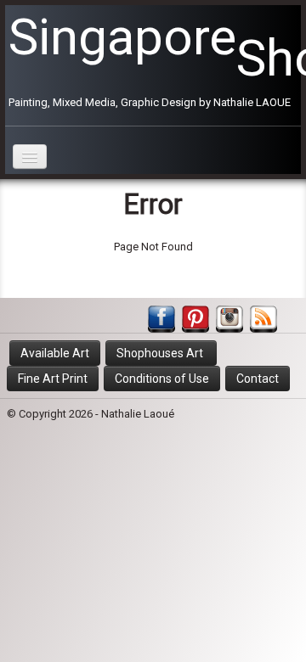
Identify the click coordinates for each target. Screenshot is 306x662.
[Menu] (30, 156)
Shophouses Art (161, 353)
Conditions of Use (162, 378)
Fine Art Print (53, 378)
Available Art (54, 353)
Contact (257, 378)
